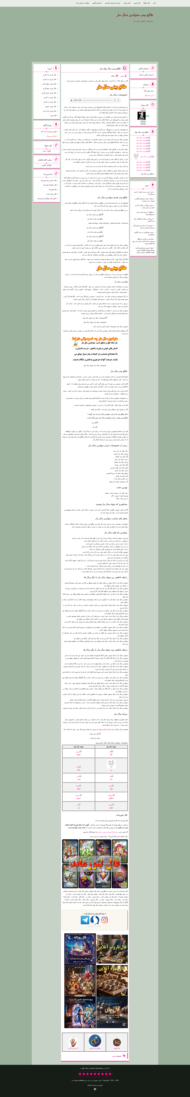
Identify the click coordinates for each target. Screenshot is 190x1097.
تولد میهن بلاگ (148, 91)
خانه (154, 3)
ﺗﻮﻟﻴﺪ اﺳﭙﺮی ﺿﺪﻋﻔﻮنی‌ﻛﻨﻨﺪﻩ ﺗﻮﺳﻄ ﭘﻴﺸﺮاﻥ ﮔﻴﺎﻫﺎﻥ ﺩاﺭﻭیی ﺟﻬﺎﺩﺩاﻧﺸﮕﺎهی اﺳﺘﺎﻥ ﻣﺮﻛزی (145, 250)
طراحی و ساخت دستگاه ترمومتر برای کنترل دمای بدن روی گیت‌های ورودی (143, 241)
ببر (79, 807)
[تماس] (95, 1074)
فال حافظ (146, 3)
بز (111, 770)
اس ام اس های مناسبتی (112, 3)
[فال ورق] (80, 1012)
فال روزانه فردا (51, 194)
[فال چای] (112, 1012)
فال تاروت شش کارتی (48, 93)
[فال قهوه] (112, 980)
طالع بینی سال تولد (147, 174)
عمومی (114, 1056)
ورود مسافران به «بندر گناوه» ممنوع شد (144, 233)
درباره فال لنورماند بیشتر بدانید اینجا (107, 832)
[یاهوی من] (110, 1074)
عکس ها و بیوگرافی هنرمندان (46, 198)
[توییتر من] (91, 1074)
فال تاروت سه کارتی (49, 79)
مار (111, 779)
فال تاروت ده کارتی (49, 102)
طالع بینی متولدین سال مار (135, 15)
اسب (78, 779)
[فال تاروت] (112, 949)
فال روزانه (126, 3)
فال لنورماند (121, 815)
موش (111, 807)
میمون (79, 754)
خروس (78, 798)
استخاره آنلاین (96, 3)
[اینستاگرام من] (99, 1074)
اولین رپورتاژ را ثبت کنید (48, 131)
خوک (111, 789)
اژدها (78, 789)
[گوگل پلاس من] (87, 1074)
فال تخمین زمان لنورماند (48, 180)
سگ (78, 770)
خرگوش (111, 798)
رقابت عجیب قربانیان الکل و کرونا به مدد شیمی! (145, 200)
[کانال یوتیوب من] (84, 1074)
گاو (111, 754)
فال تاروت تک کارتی (49, 75)
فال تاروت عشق (50, 106)
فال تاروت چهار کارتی (49, 84)
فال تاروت (137, 3)
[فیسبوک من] (102, 1074)
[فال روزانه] (80, 949)
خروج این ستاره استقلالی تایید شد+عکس (144, 220)
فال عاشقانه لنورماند (49, 185)
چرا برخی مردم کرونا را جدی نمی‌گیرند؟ (144, 193)
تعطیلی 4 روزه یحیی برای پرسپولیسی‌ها (146, 213)
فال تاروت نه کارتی (49, 97)
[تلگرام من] (106, 1074)
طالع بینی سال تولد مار (110, 68)
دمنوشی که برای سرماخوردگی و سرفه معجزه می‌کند (144, 227)
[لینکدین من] (80, 1074)
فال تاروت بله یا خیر (49, 111)
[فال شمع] (80, 980)
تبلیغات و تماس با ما (82, 3)
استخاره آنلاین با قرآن (146, 75)
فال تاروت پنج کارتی (49, 88)
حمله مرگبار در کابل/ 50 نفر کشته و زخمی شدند (145, 206)
